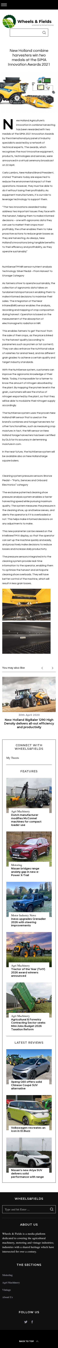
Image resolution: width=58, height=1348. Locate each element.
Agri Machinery (20, 811)
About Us (7, 1297)
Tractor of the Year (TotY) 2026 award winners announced (28, 972)
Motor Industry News (23, 915)
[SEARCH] (44, 33)
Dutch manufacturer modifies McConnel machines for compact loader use (26, 819)
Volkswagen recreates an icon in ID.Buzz (28, 1129)
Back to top (26, 1341)
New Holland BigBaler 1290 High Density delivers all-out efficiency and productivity (29, 723)
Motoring (16, 865)
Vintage (6, 1290)
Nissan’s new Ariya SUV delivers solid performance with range (27, 1173)
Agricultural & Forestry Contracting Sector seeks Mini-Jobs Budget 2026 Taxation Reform (28, 1024)
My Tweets (12, 758)
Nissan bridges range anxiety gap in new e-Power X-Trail (25, 872)
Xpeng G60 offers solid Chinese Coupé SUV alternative (26, 1085)
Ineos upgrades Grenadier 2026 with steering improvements (28, 922)
